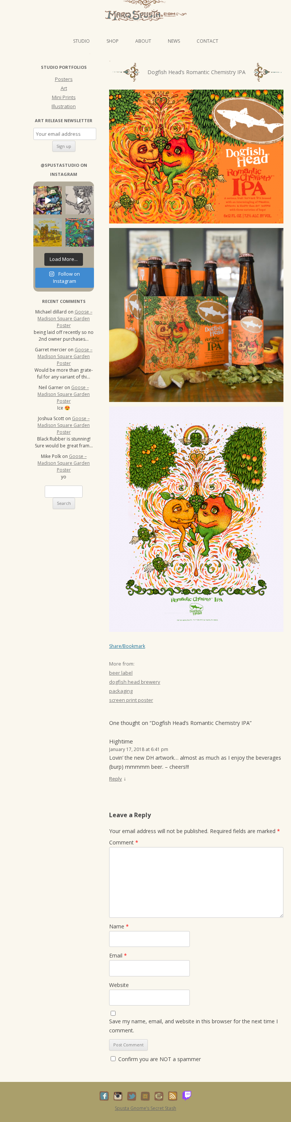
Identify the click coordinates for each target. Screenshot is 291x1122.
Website (119, 985)
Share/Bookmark (127, 646)
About (143, 41)
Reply (115, 778)
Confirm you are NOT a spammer (159, 1059)
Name (119, 926)
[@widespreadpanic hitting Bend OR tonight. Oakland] (47, 232)
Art (64, 88)
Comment (123, 842)
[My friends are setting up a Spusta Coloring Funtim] (80, 200)
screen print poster (131, 700)
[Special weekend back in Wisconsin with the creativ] (47, 200)
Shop (112, 41)
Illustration (64, 106)
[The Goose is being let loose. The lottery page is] (80, 232)
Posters (64, 79)
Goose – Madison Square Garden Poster (65, 319)
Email (118, 955)
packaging (121, 690)
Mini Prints (64, 97)
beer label (121, 672)
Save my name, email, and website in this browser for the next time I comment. (193, 1026)
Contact (207, 41)
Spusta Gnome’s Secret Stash (145, 1108)
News (174, 41)
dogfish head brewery (134, 681)
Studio (81, 41)
